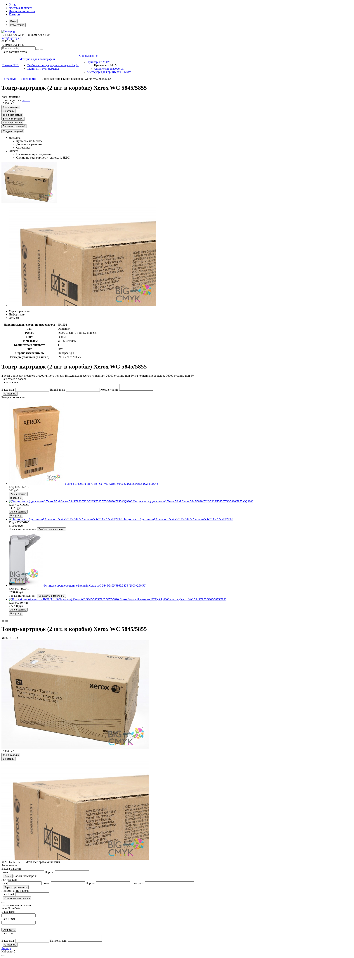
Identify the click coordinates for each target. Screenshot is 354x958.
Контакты (15, 14)
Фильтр (6, 948)
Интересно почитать (22, 11)
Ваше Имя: (8, 911)
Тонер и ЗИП (29, 78)
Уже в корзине (11, 107)
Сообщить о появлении (51, 529)
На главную (8, 78)
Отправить (10, 393)
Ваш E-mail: (8, 918)
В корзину (8, 111)
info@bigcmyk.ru (11, 38)
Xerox (26, 100)
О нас (12, 4)
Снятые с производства (109, 68)
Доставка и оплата (20, 7)
